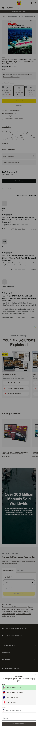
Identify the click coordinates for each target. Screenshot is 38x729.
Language (4, 715)
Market (3, 707)
